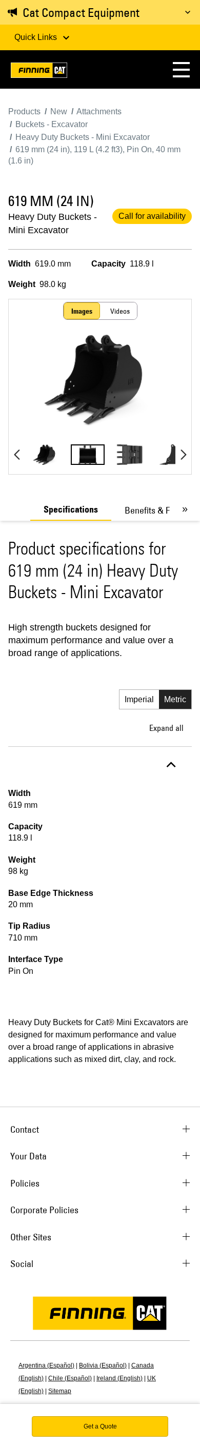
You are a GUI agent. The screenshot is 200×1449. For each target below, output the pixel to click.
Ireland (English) (119, 1378)
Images (81, 311)
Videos (120, 311)
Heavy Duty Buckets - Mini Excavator (52, 223)
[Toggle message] (188, 12)
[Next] (183, 454)
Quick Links (36, 37)
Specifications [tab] (71, 509)
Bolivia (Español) (103, 1365)
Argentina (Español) (46, 1365)
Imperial (139, 699)
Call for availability (152, 216)
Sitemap (59, 1391)
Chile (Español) (70, 1378)
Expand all (166, 728)
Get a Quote (100, 1426)
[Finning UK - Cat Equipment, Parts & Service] (39, 72)
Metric (175, 699)
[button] (181, 69)
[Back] (17, 454)
